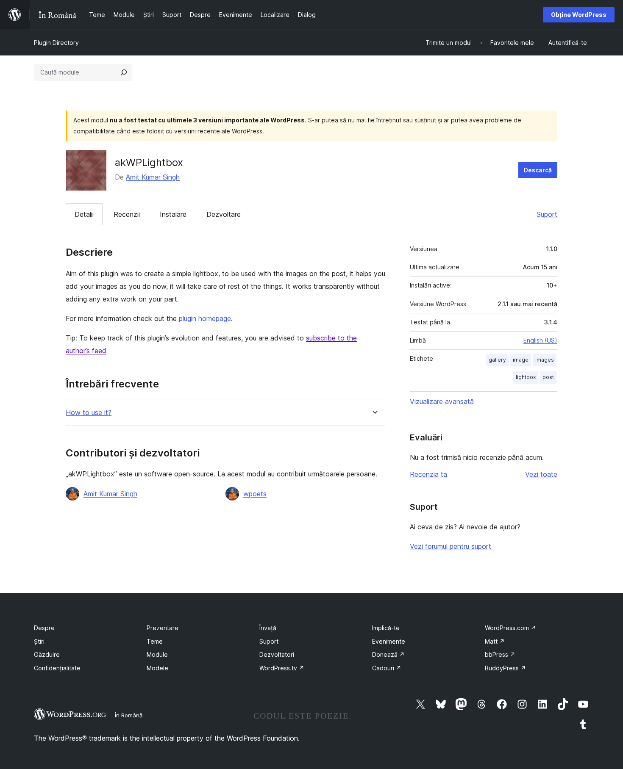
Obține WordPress (578, 14)
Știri (39, 641)
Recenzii (127, 214)
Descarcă (538, 170)
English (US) (540, 340)
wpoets (255, 494)
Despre (44, 627)
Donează (388, 654)
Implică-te (386, 627)
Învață (267, 627)
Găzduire (47, 654)
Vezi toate (541, 474)
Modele (157, 668)
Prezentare (162, 627)
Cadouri (386, 668)
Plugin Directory (56, 42)
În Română (128, 715)
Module (157, 654)
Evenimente (388, 641)
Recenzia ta (428, 474)
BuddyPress (505, 668)
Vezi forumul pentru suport (450, 546)
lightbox (526, 377)
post (548, 377)
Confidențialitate (57, 668)
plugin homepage (205, 318)
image (520, 360)
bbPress (500, 654)
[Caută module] (123, 72)
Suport (547, 214)
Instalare (173, 214)
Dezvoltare (223, 214)
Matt (495, 641)
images (544, 360)
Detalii (84, 214)
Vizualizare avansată (442, 401)
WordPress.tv (281, 668)
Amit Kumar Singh (153, 177)
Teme (155, 641)
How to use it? (88, 413)
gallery (497, 360)
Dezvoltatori (276, 654)
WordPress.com (510, 627)
